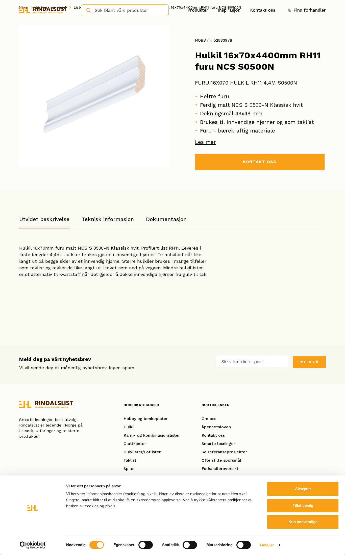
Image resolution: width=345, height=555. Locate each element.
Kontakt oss (262, 10)
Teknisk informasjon (108, 219)
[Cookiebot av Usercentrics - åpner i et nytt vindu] (33, 545)
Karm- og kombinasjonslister (152, 435)
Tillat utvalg (303, 505)
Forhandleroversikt (220, 468)
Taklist (130, 460)
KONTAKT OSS (259, 161)
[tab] (44, 222)
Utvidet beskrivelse (44, 219)
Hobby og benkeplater (146, 418)
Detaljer (267, 545)
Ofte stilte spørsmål (221, 460)
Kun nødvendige (302, 522)
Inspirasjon (229, 10)
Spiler (129, 468)
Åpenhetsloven (216, 427)
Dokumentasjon (166, 219)
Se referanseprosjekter (224, 452)
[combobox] (125, 10)
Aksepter (303, 489)
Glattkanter (135, 443)
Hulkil (129, 427)
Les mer (205, 142)
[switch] (145, 545)
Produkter (197, 10)
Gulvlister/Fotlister (142, 452)
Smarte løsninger (218, 443)
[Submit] (87, 9)
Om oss (209, 418)
